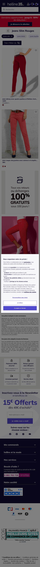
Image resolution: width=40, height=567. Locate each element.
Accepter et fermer (20, 308)
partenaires (27, 262)
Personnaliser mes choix (20, 297)
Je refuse (20, 302)
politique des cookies (30, 292)
